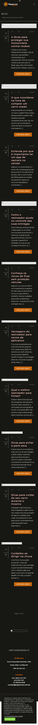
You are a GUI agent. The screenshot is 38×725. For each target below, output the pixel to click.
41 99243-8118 (19, 682)
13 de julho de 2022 (16, 386)
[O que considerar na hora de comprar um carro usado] (19, 86)
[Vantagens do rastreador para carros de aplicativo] (19, 321)
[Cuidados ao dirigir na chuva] (19, 543)
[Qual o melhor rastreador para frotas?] (19, 380)
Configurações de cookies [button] (13, 716)
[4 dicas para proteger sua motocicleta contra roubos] (19, 26)
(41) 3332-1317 (19, 680)
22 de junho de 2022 (17, 492)
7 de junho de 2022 (16, 550)
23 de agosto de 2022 (17, 94)
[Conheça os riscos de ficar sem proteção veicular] (19, 263)
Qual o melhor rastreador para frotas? (21, 393)
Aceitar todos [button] (10, 719)
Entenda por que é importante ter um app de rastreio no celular (22, 157)
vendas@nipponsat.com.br (19, 685)
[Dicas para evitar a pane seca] (19, 432)
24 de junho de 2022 (17, 439)
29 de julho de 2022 (16, 211)
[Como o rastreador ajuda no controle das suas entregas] (19, 203)
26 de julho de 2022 (16, 270)
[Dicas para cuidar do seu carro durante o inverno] (19, 485)
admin (15, 31)
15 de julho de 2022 (16, 328)
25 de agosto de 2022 (17, 34)
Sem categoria (24, 31)
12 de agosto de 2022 (17, 148)
